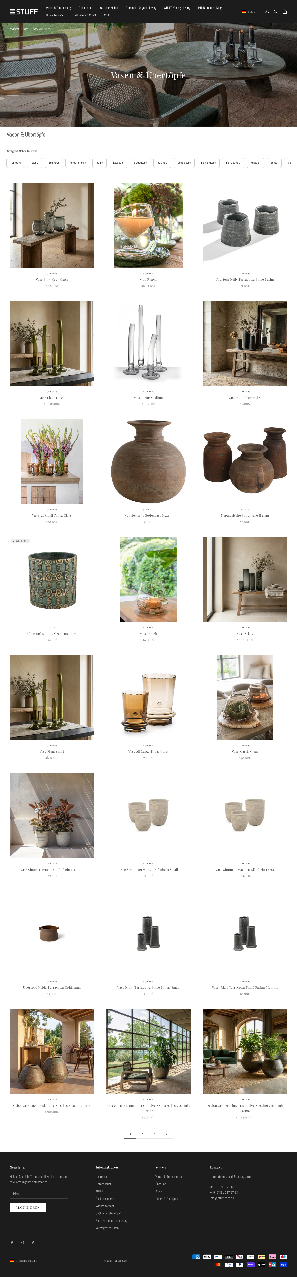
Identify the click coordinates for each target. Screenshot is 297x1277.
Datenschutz (103, 1184)
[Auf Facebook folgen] (12, 1243)
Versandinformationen (168, 1176)
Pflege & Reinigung (166, 1199)
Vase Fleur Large (52, 397)
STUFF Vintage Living (177, 8)
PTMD (52, 627)
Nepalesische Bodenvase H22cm (148, 515)
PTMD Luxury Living (210, 8)
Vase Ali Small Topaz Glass (52, 515)
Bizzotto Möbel (55, 15)
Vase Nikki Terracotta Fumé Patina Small (148, 987)
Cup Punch (148, 279)
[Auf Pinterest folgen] (33, 1243)
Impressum (102, 1176)
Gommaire (52, 273)
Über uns (160, 1184)
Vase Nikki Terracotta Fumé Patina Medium (245, 987)
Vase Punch (148, 633)
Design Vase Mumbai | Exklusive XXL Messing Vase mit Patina (148, 1108)
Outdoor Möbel (109, 8)
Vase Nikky (245, 633)
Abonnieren (28, 1207)
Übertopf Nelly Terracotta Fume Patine (245, 279)
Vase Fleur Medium (148, 397)
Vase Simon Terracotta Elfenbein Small (148, 869)
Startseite (14, 29)
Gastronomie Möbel (84, 15)
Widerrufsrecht (105, 1206)
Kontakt (160, 1191)
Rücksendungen (105, 1199)
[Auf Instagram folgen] (22, 1243)
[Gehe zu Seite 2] (167, 1133)
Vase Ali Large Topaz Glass (148, 751)
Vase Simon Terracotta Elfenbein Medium (51, 869)
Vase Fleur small (52, 751)
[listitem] (15, 163)
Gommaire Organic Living (141, 8)
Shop (26, 29)
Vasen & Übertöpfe (41, 29)
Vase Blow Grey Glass (52, 279)
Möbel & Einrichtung (58, 8)
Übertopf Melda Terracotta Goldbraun (52, 987)
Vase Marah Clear (245, 751)
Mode (107, 15)
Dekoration (85, 8)
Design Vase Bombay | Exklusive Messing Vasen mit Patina (244, 1108)
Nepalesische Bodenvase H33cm (245, 515)
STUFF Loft (148, 509)
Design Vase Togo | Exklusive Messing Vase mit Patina (52, 1105)
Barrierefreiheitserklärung (111, 1221)
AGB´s (99, 1191)
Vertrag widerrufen (107, 1228)
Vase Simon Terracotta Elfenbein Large (245, 869)
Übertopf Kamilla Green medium (52, 633)
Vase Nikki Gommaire (245, 397)
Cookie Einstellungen (108, 1213)
